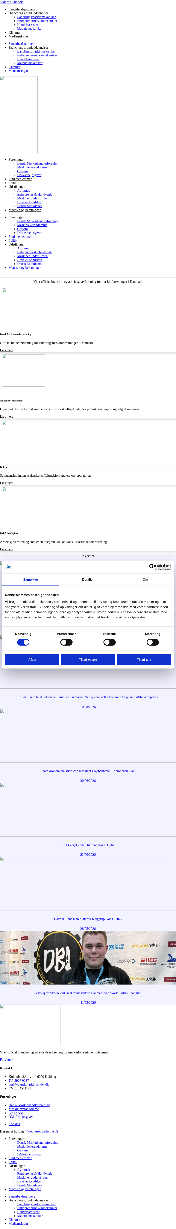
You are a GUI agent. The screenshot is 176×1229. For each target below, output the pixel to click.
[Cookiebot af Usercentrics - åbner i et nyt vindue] (152, 567)
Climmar (14, 32)
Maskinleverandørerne (32, 167)
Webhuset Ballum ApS (42, 1131)
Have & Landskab (29, 202)
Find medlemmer (20, 179)
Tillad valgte (88, 659)
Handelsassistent (28, 24)
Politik (13, 183)
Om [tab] (145, 579)
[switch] (66, 642)
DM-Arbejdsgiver (29, 175)
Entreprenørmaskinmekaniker (37, 21)
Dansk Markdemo (29, 206)
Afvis (32, 659)
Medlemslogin (18, 36)
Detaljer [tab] (88, 579)
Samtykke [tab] (30, 579)
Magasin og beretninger (25, 210)
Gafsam (22, 171)
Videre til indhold (12, 2)
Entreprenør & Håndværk (34, 194)
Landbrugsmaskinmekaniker (36, 17)
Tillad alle (144, 659)
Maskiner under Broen (32, 198)
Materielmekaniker (29, 28)
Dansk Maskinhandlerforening (37, 163)
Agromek (23, 190)
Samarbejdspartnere (22, 9)
